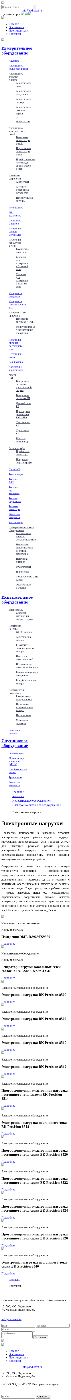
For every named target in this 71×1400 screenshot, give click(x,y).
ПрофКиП (14, 469)
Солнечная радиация (22, 722)
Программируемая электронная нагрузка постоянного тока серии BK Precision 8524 (34, 1208)
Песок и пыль (23, 715)
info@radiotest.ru (32, 10)
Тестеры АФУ (13, 481)
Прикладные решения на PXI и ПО (23, 414)
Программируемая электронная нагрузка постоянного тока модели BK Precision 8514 (34, 1094)
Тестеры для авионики (14, 490)
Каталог (14, 24)
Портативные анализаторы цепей (23, 151)
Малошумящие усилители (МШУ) (17, 761)
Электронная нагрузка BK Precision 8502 (33, 1019)
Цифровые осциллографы (24, 461)
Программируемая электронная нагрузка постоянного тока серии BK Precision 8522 (34, 1180)
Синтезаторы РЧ (23, 424)
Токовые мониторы (14, 508)
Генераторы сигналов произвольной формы (24, 386)
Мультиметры (23, 566)
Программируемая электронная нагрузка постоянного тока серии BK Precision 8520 (34, 1152)
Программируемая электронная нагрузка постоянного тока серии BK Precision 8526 (34, 1236)
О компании (16, 27)
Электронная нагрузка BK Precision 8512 (33, 1067)
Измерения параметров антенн (15, 242)
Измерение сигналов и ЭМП (25, 320)
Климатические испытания (17, 691)
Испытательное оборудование (17, 599)
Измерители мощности (15, 295)
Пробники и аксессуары (22, 453)
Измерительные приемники (17, 314)
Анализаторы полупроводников (18, 67)
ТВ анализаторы (23, 120)
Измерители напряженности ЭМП (17, 304)
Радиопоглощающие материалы (27, 674)
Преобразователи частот (18, 771)
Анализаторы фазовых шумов (23, 110)
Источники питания (22, 560)
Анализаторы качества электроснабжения (26, 536)
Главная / (18, 791)
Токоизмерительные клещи (27, 578)
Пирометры (22, 571)
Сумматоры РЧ (22, 432)
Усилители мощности (14, 516)
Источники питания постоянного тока (16, 344)
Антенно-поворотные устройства (22, 189)
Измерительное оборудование (16, 50)
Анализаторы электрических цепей (17, 131)
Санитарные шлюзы (15, 732)
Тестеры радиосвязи (15, 500)
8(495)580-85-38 (11, 10)
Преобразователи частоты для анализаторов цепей (25, 164)
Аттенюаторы (16, 207)
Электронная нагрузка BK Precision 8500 (33, 995)
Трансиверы (15, 777)
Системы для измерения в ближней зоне (22, 263)
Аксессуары (22, 181)
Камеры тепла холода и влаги (24, 698)
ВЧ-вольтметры (15, 214)
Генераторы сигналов (15, 222)
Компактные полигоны (22, 250)
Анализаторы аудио (23, 84)
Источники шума (15, 355)
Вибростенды (16, 609)
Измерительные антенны (24, 199)
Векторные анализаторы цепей (23, 140)
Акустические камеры (23, 638)
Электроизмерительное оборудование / (36, 805)
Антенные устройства (15, 177)
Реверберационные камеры (26, 682)
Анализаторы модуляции (23, 92)
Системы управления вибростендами (24, 615)
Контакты (15, 33)
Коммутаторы (16, 753)
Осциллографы (17, 448)
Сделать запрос (10, 14)
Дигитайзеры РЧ (23, 405)
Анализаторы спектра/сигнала (16, 76)
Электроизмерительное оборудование (21, 529)
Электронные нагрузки (23, 586)
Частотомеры (16, 522)
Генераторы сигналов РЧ (23, 397)
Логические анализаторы (16, 368)
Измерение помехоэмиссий (24, 658)
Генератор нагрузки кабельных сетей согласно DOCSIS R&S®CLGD (31, 969)
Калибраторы (16, 361)
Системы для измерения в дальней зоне (22, 280)
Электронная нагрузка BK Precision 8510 (33, 1042)
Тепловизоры (16, 474)
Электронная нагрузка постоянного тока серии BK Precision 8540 (34, 1264)
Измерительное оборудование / (31, 800)
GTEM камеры (24, 631)
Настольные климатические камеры (24, 707)
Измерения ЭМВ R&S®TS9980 (25, 937)
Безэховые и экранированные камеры (25, 648)
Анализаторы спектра (23, 100)
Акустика (14, 60)
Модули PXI (13, 376)
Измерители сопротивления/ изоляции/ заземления (24, 549)
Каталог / (18, 796)
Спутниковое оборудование (14, 743)
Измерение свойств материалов (15, 231)
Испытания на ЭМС (15, 627)
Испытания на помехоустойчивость (27, 666)
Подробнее (8, 943)
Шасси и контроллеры (23, 440)
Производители (18, 30)
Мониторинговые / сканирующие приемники (25, 329)
